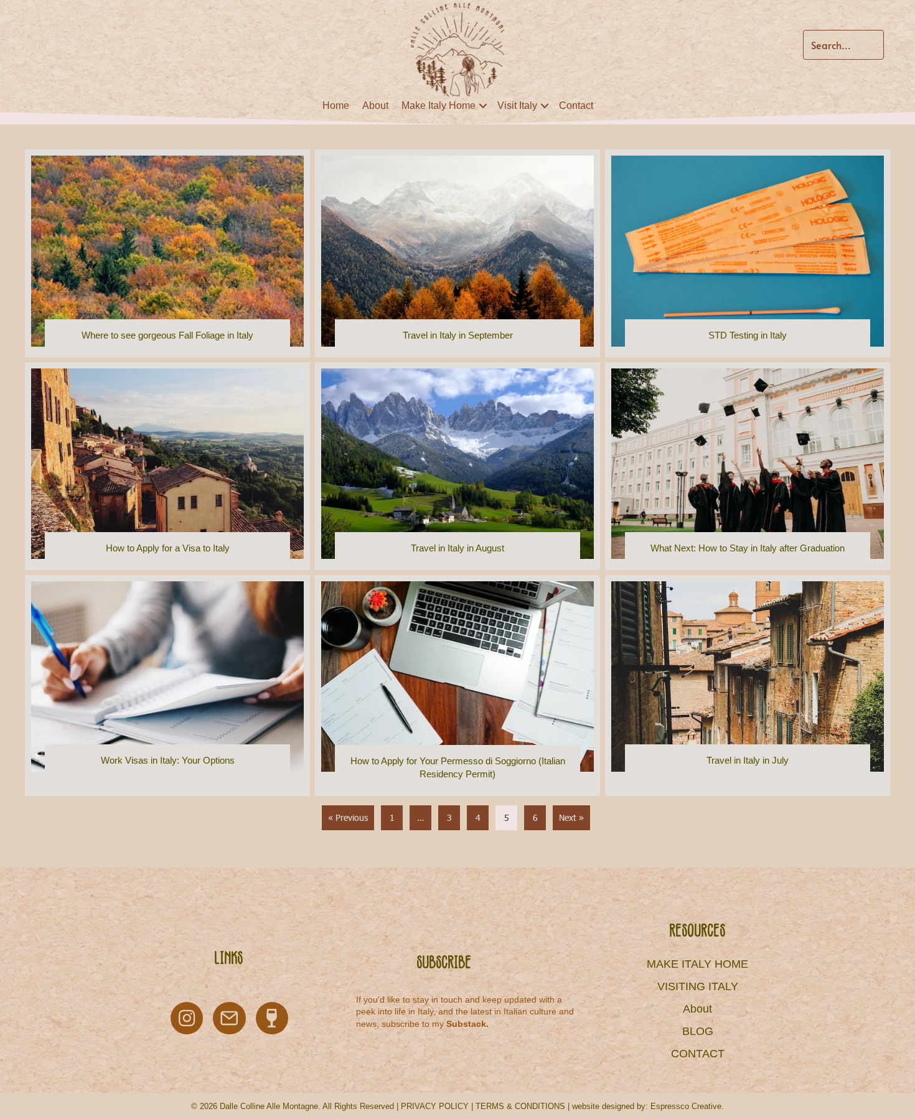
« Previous (348, 817)
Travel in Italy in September (458, 335)
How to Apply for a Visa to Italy (168, 548)
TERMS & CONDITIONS (520, 1106)
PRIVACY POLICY (435, 1106)
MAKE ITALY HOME (697, 964)
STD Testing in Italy (747, 335)
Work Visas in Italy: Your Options (168, 760)
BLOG (697, 1031)
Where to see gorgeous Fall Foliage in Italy (167, 335)
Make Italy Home (438, 105)
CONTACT (698, 1053)
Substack (466, 1024)
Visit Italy (517, 105)
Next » (571, 817)
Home (335, 105)
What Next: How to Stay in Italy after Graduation (747, 548)
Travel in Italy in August (457, 548)
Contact (576, 105)
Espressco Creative (685, 1106)
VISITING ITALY (697, 986)
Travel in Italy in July (747, 760)
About (375, 105)
